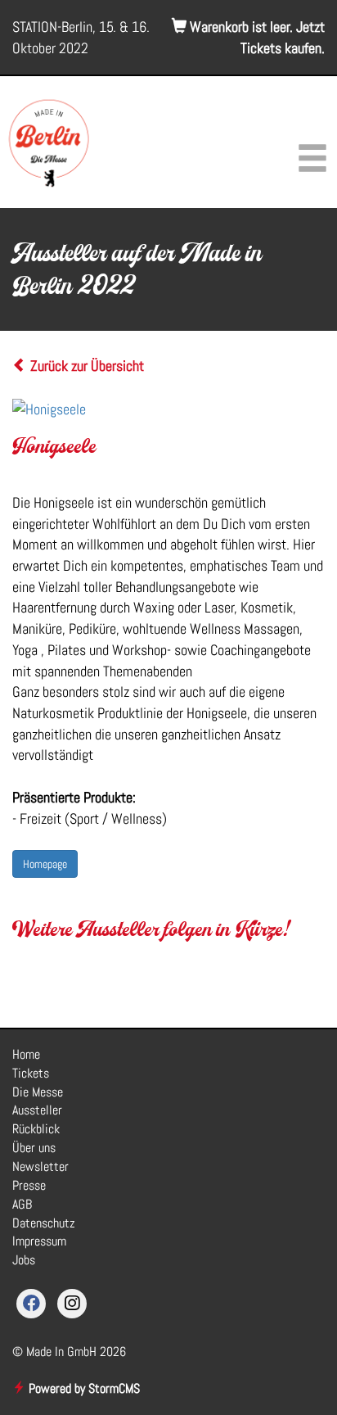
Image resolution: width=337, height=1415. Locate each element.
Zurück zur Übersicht (85, 365)
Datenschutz (43, 1223)
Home (26, 1054)
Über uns (34, 1147)
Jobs (23, 1259)
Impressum (39, 1241)
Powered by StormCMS (82, 1388)
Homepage (45, 864)
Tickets (30, 1073)
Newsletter (40, 1166)
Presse (29, 1185)
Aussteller (37, 1110)
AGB (22, 1204)
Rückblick (36, 1128)
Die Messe (37, 1092)
